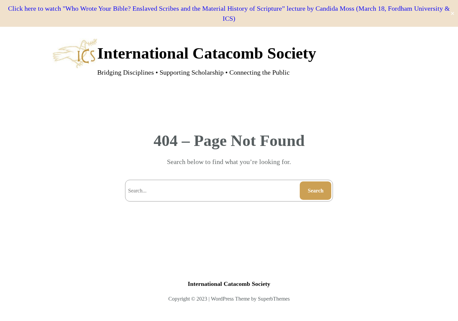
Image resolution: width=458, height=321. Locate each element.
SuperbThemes (274, 299)
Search (316, 190)
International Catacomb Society (206, 53)
